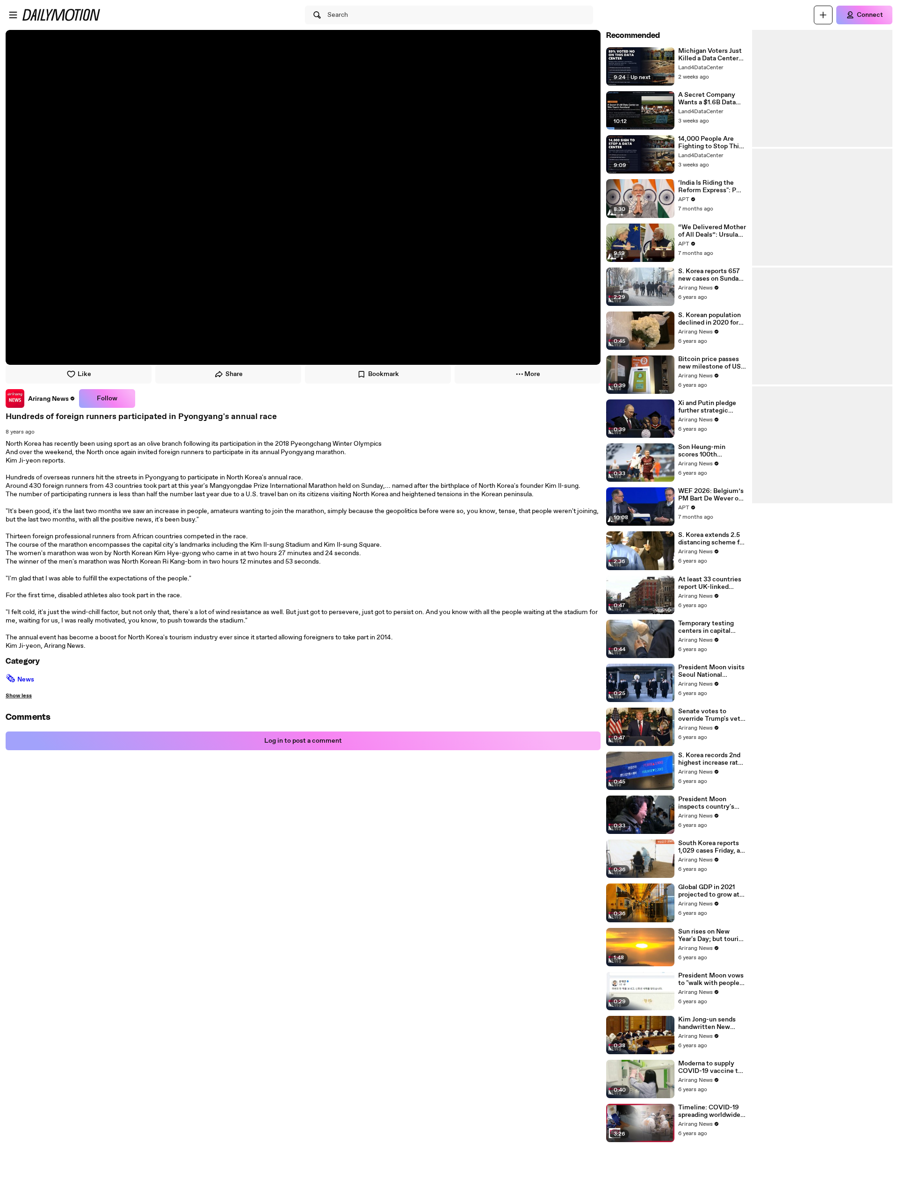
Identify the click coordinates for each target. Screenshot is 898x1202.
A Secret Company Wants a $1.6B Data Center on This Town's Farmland (711, 98)
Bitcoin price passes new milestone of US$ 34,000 (711, 362)
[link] (40, 398)
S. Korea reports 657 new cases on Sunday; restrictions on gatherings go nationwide (711, 275)
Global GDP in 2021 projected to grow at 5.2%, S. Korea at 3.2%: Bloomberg (708, 890)
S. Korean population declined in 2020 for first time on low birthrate (709, 318)
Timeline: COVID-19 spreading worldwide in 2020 (709, 1111)
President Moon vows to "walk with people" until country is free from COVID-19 (711, 979)
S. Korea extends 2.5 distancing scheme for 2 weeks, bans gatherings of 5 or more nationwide (712, 538)
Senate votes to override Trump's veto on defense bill (711, 715)
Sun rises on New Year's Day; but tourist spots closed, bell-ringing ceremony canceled (711, 935)
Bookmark (383, 374)
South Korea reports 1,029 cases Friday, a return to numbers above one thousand (709, 847)
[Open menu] (13, 15)
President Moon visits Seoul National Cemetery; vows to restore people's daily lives (711, 671)
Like (84, 374)
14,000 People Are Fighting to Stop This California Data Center (711, 142)
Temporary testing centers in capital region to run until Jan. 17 (711, 627)
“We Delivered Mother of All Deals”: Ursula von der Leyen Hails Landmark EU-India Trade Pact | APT (712, 231)
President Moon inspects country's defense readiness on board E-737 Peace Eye (710, 803)
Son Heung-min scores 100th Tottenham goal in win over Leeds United (711, 450)
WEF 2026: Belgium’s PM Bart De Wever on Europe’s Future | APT (711, 494)
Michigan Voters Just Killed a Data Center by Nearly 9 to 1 (710, 54)
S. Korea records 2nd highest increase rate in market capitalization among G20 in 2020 (710, 759)
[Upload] (823, 15)
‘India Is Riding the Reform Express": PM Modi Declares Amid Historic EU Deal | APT (712, 186)
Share (234, 374)
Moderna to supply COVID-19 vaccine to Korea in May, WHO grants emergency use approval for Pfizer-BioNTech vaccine (712, 1067)
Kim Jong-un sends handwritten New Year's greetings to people (707, 1023)
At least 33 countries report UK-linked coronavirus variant (709, 583)
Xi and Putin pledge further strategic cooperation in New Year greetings (707, 406)
